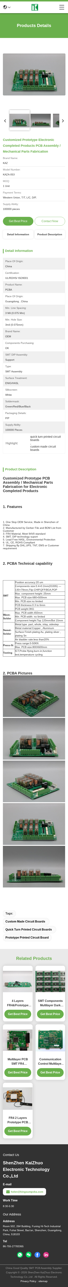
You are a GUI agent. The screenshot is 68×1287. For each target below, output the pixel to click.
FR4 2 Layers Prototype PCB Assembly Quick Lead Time (18, 1120)
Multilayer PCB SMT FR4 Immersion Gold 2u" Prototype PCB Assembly (18, 1062)
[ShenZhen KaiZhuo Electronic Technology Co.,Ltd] (35, 7)
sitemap (43, 1281)
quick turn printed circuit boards (28, 929)
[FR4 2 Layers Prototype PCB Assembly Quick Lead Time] (18, 1098)
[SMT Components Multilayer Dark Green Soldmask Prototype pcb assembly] (50, 981)
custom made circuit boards (25, 921)
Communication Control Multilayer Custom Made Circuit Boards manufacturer (50, 1062)
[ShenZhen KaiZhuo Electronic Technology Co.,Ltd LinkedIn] (46, 1255)
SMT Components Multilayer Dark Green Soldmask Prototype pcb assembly (50, 1003)
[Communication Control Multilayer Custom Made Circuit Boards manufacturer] (50, 1040)
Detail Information (18, 234)
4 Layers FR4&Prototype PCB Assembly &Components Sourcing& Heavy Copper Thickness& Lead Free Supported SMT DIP (18, 1003)
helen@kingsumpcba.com (27, 1191)
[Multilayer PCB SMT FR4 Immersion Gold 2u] (18, 1040)
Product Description (49, 234)
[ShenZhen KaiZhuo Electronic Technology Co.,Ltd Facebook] (37, 1255)
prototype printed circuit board (27, 937)
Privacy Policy (28, 1281)
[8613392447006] (20, 1255)
